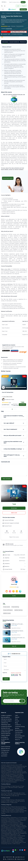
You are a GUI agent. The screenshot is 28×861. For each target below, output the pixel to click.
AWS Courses (5, 812)
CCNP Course (9, 801)
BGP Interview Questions (8, 774)
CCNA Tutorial (16, 843)
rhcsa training (15, 607)
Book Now (23, 9)
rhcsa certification (8, 610)
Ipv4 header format (12, 838)
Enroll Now (22, 404)
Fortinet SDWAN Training (7, 800)
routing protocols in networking (13, 829)
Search (23, 2)
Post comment (6, 478)
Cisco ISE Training (19, 801)
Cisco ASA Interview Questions (13, 780)
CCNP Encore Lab (20, 794)
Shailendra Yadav (9, 399)
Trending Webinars (6, 784)
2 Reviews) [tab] (13, 26)
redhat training (18, 610)
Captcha (5, 672)
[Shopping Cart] (2, 6)
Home (3, 13)
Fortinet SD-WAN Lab (6, 793)
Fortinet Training (5, 806)
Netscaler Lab (17, 793)
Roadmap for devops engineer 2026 (10, 830)
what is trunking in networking (9, 817)
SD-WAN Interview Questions (15, 776)
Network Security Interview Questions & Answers (12, 781)
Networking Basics (6, 786)
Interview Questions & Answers (9, 762)
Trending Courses (5, 797)
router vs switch (17, 828)
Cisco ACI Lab (11, 794)
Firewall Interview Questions (15, 767)
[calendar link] (3, 387)
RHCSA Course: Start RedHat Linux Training (18, 13)
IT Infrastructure (9, 13)
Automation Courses (6, 808)
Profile (14, 595)
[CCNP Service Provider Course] (6, 626)
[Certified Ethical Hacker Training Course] (6, 632)
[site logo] (12, 9)
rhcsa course (6, 607)
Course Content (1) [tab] (14, 42)
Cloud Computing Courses (19, 808)
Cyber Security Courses (8, 809)
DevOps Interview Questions (19, 772)
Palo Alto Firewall (12, 787)
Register (24, 6)
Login (18, 6)
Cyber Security (16, 786)
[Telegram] (13, 851)
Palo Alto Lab (15, 795)
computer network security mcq (9, 765)
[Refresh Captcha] (20, 675)
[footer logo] (5, 850)
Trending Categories (6, 804)
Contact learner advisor (8, 178)
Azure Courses (14, 812)
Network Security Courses (17, 806)
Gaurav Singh (9, 28)
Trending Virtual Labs (6, 791)
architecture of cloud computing (16, 820)
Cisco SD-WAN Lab (6, 795)
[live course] (14, 382)
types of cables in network (15, 832)
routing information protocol (8, 821)
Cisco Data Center (7, 396)
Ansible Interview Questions (15, 771)
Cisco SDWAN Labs (16, 842)
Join (22, 701)
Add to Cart (14, 512)
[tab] (14, 416)
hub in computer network (13, 825)
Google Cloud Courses (20, 810)
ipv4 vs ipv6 (13, 826)
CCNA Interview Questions (14, 779)
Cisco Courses (10, 810)
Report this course (14, 537)
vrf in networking (22, 817)
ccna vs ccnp (19, 819)
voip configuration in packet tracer (10, 835)
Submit (6, 679)
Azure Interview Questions (7, 778)
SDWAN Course (5, 802)
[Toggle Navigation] (3, 9)
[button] (12, 409)
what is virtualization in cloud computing (11, 822)
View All (14, 646)
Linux (14, 13)
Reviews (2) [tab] (23, 42)
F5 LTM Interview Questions (13, 768)
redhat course (6, 613)
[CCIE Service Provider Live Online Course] (6, 639)
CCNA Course (14, 802)
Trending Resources (6, 815)
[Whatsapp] (8, 654)
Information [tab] (5, 42)
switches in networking (8, 819)
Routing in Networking (11, 834)
